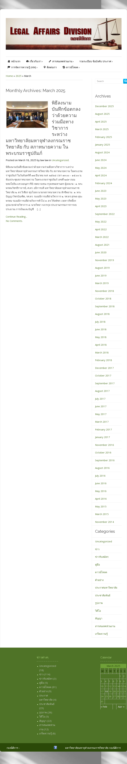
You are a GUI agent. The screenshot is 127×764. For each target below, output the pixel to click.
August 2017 (102, 391)
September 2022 (105, 214)
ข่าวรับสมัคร (101, 556)
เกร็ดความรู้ (101, 633)
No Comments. (14, 220)
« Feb (104, 706)
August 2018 (102, 314)
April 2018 (101, 344)
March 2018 (102, 352)
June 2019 (100, 275)
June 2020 (100, 252)
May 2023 (100, 198)
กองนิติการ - (13, 747)
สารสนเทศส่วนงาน (105, 626)
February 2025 (103, 137)
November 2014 (104, 521)
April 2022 (101, 229)
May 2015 (100, 506)
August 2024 (102, 152)
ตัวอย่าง (99, 580)
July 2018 (100, 321)
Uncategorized (60, 160)
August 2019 (102, 267)
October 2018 (103, 298)
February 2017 (103, 429)
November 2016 (104, 444)
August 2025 (102, 113)
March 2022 (102, 237)
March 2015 (102, 514)
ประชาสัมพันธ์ (102, 595)
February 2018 (103, 360)
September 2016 (105, 460)
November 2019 (104, 260)
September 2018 (105, 306)
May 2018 (100, 337)
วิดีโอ (98, 610)
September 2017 (105, 383)
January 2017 (102, 437)
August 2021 (102, 244)
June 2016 (100, 483)
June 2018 (100, 329)
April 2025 (101, 121)
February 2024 (103, 183)
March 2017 (102, 421)
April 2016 (101, 498)
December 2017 (104, 368)
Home (9, 75)
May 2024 (100, 167)
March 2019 (102, 283)
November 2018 (104, 291)
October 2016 (103, 452)
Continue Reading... (16, 216)
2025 (18, 75)
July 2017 (100, 398)
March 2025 (102, 129)
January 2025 (102, 144)
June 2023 (100, 190)
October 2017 (103, 375)
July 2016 (100, 475)
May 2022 (100, 221)
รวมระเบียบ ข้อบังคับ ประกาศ (96, 61)
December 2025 (104, 106)
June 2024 (100, 160)
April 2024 (101, 175)
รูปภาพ (99, 603)
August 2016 (102, 467)
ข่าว (97, 549)
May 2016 (100, 491)
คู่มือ (97, 564)
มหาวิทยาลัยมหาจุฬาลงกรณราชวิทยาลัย (86, 747)
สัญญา (98, 618)
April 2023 (101, 206)
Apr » (121, 706)
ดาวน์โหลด (101, 572)
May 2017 (100, 414)
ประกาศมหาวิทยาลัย (106, 587)
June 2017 (100, 406)
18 (106, 691)
